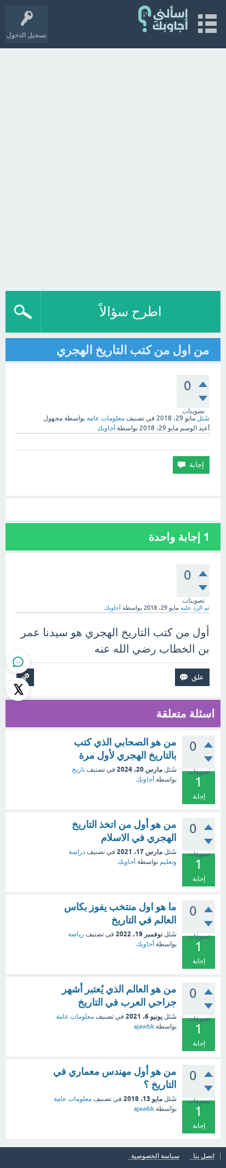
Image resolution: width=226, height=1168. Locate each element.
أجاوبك (145, 779)
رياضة (76, 934)
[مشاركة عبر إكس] (18, 689)
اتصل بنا (203, 1156)
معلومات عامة (106, 418)
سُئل (203, 418)
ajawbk (144, 1026)
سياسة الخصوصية (155, 1156)
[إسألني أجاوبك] (163, 18)
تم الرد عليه (195, 607)
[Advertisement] (113, 167)
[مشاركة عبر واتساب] (18, 661)
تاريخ (78, 769)
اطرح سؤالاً (130, 311)
